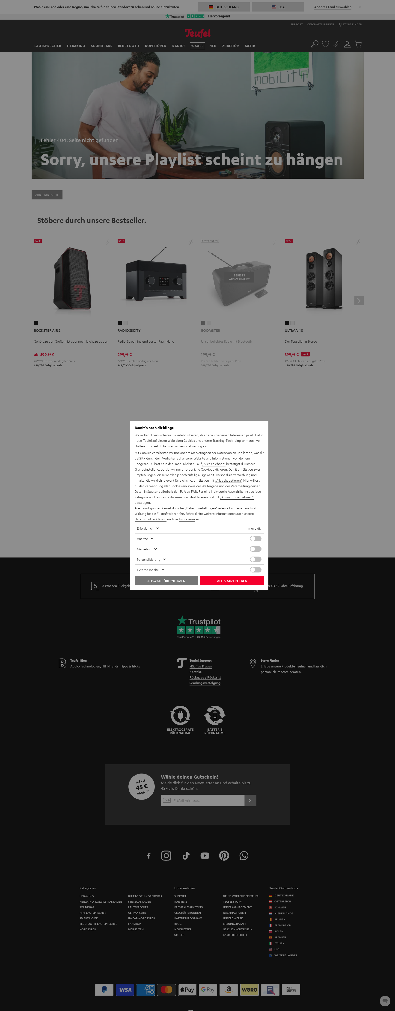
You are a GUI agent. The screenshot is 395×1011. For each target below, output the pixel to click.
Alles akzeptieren (232, 581)
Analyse (142, 539)
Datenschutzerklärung (150, 519)
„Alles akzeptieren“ (228, 480)
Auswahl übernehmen (166, 581)
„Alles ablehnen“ (214, 464)
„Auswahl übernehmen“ (237, 497)
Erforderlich (145, 528)
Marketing (144, 549)
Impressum (187, 519)
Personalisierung (148, 559)
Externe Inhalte (148, 570)
